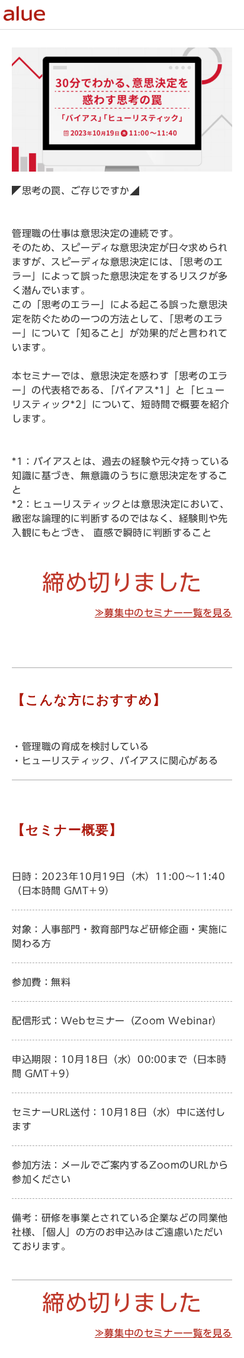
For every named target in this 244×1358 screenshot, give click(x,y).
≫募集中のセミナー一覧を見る (163, 613)
